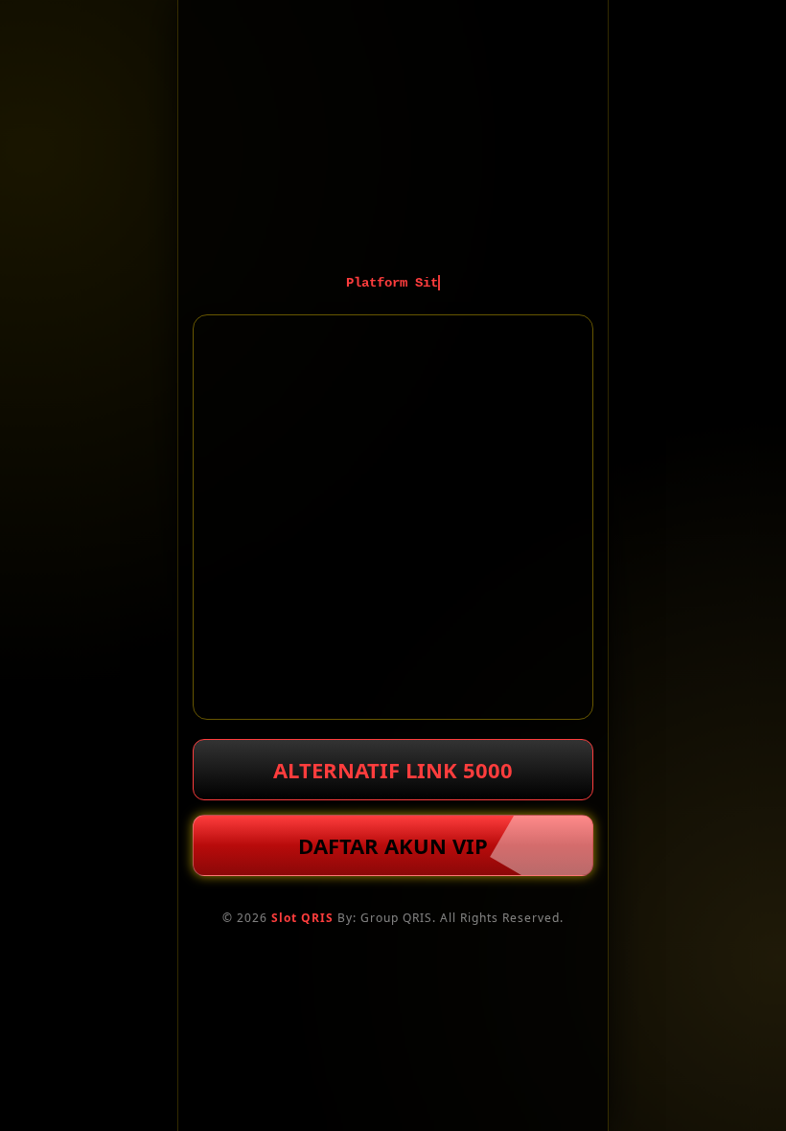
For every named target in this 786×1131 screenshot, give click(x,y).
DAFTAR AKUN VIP (393, 845)
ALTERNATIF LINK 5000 (393, 769)
